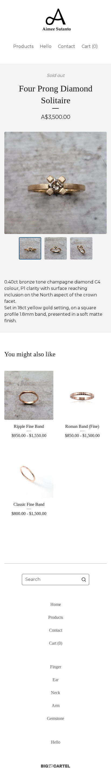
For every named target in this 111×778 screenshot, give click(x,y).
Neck (55, 692)
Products (23, 46)
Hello (45, 46)
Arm (56, 705)
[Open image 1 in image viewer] (55, 183)
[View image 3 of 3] (81, 248)
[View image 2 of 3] (55, 248)
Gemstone (55, 718)
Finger (55, 667)
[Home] (55, 19)
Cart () (90, 46)
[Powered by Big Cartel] (55, 766)
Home (55, 604)
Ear (55, 679)
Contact (66, 46)
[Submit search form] (84, 579)
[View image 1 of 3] (30, 248)
